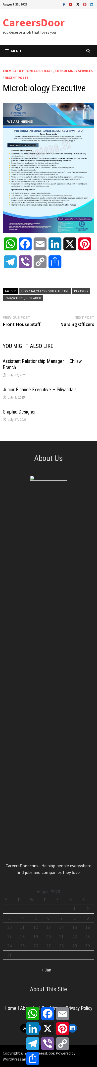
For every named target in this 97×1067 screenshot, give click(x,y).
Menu (16, 50)
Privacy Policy (79, 1008)
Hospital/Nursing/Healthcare (45, 291)
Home (10, 1008)
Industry (81, 291)
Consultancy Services (74, 71)
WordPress (12, 1059)
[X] (78, 4)
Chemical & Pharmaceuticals (27, 71)
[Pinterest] (85, 4)
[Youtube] (71, 4)
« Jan (46, 970)
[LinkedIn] (91, 4)
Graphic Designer (19, 412)
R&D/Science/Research (23, 298)
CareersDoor (34, 22)
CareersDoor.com (21, 865)
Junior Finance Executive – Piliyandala (40, 390)
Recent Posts (17, 77)
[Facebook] (64, 4)
